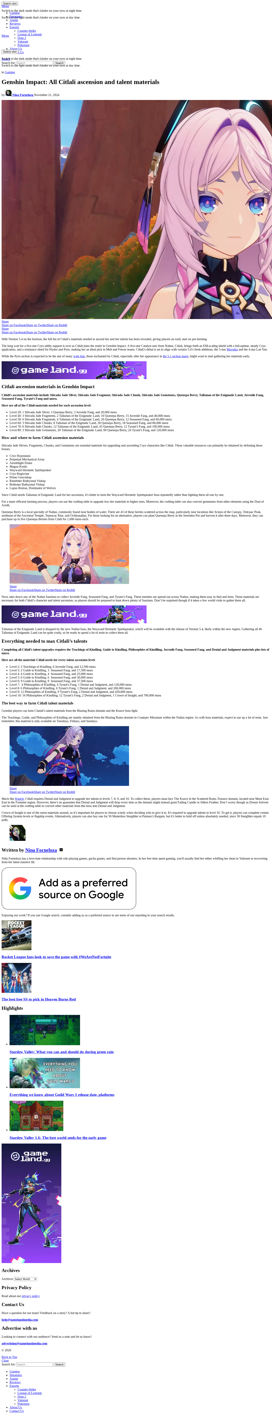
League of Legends (30, 34)
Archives (7, 1279)
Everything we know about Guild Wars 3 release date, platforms (62, 1095)
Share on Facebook (14, 325)
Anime (14, 20)
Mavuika (232, 349)
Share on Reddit (57, 325)
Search (59, 63)
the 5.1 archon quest (175, 356)
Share (5, 321)
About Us (16, 48)
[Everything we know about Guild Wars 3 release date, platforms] (140, 1073)
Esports (14, 27)
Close (5, 1360)
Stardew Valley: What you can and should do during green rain (62, 1052)
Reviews (15, 23)
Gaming (15, 13)
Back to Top (9, 1357)
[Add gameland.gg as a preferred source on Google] (69, 908)
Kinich (19, 798)
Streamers (16, 16)
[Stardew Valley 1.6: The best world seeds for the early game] (140, 1116)
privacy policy (30, 1296)
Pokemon (23, 1403)
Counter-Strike (27, 30)
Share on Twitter (36, 325)
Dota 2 (22, 38)
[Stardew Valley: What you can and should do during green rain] (140, 1030)
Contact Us (17, 1411)
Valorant (23, 1400)
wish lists (79, 356)
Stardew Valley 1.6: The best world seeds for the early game (58, 1138)
